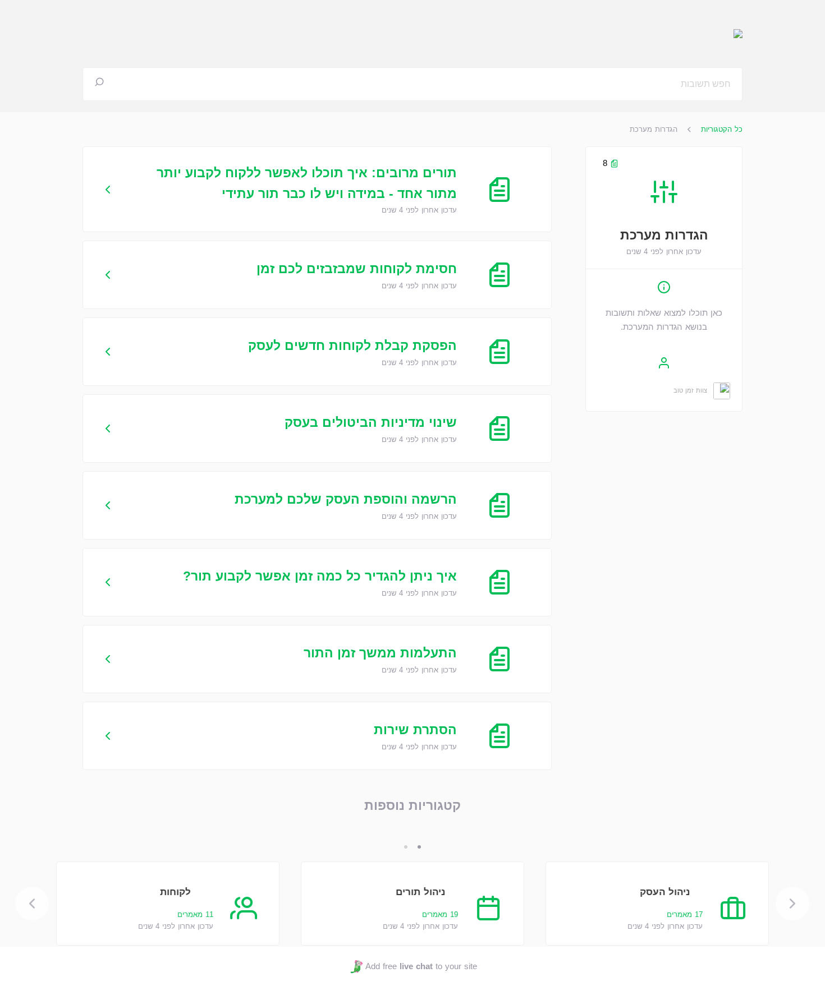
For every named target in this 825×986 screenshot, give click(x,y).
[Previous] (793, 903)
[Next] (32, 903)
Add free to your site (420, 966)
